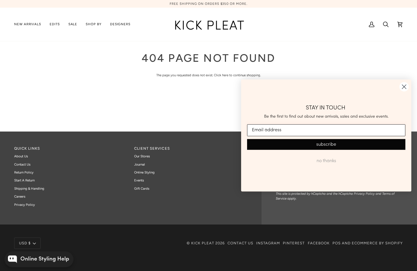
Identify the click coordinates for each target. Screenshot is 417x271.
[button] (54, 24)
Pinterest (294, 243)
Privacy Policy (24, 205)
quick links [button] (27, 148)
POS (336, 243)
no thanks (326, 160)
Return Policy (23, 172)
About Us (21, 156)
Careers (19, 196)
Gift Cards (141, 188)
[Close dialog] (404, 87)
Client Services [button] (152, 148)
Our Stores (142, 156)
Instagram (268, 243)
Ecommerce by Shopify (377, 243)
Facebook (319, 243)
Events (139, 180)
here (225, 75)
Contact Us (22, 164)
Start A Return (24, 180)
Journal (139, 164)
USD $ (25, 243)
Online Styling (144, 172)
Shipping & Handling (29, 188)
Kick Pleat (202, 243)
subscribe (326, 144)
